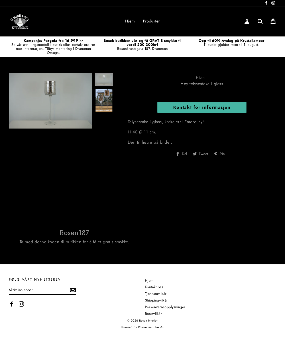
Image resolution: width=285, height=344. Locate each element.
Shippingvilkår (156, 300)
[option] (53, 46)
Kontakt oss (154, 287)
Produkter (151, 21)
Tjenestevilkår (156, 293)
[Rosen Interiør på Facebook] (11, 304)
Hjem (130, 21)
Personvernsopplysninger (165, 307)
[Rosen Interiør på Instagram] (21, 304)
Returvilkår (153, 313)
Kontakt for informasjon (202, 107)
